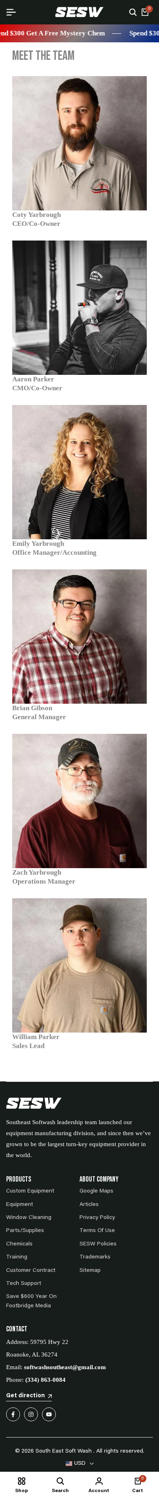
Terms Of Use (97, 1231)
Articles (89, 1205)
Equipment (19, 1205)
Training (16, 1257)
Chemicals (19, 1244)
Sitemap (90, 1271)
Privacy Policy (97, 1218)
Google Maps (96, 1191)
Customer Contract (30, 1271)
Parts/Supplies (25, 1231)
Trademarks (95, 1257)
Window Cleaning (28, 1218)
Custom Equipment (30, 1191)
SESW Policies (98, 1244)
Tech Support (23, 1284)
